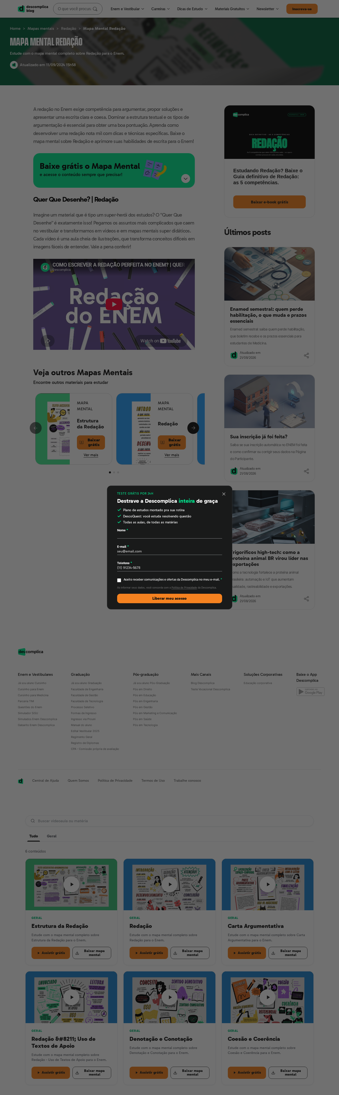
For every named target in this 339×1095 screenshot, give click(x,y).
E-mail (123, 546)
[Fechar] (224, 494)
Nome (122, 530)
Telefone (124, 563)
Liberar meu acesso (169, 598)
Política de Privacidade (184, 587)
